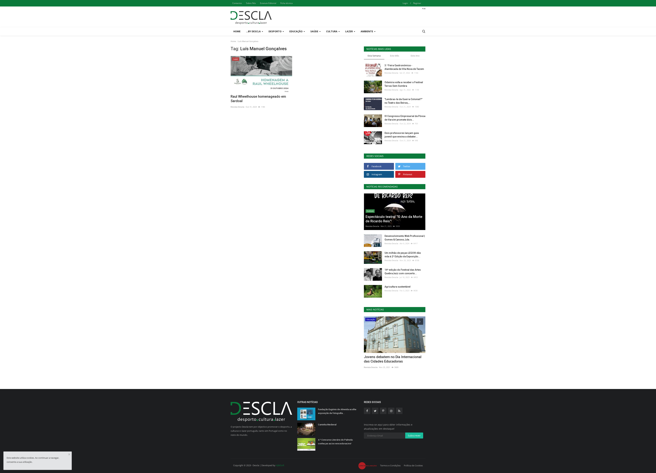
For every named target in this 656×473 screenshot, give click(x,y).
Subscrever (414, 435)
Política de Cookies (413, 465)
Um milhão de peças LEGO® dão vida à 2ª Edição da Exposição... (403, 255)
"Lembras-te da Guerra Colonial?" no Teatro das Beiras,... (403, 101)
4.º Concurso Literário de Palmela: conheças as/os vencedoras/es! (335, 442)
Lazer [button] (349, 31)
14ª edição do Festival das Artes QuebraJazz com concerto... (403, 271)
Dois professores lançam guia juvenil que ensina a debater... (402, 135)
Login (405, 3)
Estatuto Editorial (268, 3)
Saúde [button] (314, 31)
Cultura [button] (332, 31)
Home (237, 31)
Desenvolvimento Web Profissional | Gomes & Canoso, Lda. (405, 238)
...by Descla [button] (253, 31)
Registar (417, 3)
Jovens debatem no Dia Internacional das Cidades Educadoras (392, 359)
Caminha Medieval (327, 424)
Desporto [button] (275, 31)
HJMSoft (280, 465)
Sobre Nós (251, 3)
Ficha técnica (286, 3)
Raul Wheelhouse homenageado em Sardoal (258, 98)
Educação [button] (296, 31)
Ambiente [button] (367, 31)
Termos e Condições (390, 465)
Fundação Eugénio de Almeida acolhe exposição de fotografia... (337, 411)
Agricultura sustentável (398, 286)
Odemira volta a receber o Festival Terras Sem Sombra (404, 84)
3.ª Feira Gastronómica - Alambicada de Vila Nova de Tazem (404, 67)
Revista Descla (237, 107)
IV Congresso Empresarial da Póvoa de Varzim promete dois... (405, 118)
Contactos (237, 3)
